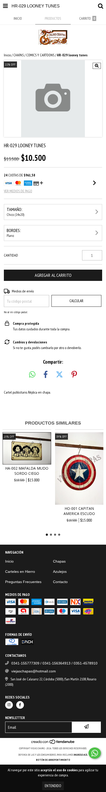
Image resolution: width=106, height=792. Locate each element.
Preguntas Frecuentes (23, 582)
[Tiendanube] (53, 743)
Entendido (53, 785)
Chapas (59, 561)
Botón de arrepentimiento (53, 760)
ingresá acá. (81, 754)
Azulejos (60, 571)
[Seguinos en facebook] (20, 705)
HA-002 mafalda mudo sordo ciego (26, 471)
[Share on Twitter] (59, 374)
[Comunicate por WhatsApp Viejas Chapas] (95, 753)
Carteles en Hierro (20, 571)
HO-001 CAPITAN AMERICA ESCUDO (79, 511)
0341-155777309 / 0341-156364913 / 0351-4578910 (54, 663)
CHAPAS (18, 55)
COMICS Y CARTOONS (40, 55)
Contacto (60, 582)
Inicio (7, 55)
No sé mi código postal (15, 312)
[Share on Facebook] (45, 374)
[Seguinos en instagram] (9, 705)
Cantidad (11, 255)
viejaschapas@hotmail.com (33, 671)
